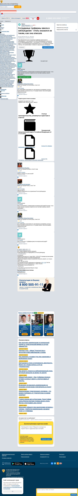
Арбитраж (13, 37)
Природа (9, 73)
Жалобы (13, 46)
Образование (3, 69)
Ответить (21, 47)
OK (12, 491)
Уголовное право (4, 83)
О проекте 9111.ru (44, 456)
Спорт (1, 79)
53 (66, 24)
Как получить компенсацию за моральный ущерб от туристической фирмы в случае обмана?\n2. (34, 344)
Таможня (12, 80)
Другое (6, 46)
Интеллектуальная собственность (5, 54)
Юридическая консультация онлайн (9, 5)
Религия (13, 74)
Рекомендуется (21, 62)
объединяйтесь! (14, 3)
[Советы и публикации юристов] (1, 1)
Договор (2, 45)
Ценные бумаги (4, 84)
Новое (25, 18)
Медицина (2, 62)
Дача (15, 43)
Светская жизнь (4, 75)
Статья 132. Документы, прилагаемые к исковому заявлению (32, 159)
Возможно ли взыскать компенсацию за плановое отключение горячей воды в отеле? (35, 386)
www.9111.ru (20, 266)
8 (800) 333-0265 (53, 18)
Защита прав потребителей (7, 48)
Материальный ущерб (9, 61)
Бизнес (8, 40)
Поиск (35, 312)
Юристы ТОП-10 (6, 18)
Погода (7, 70)
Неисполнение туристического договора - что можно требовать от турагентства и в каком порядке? (35, 393)
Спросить (24, 334)
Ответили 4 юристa (23, 361)
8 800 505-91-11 (24, 249)
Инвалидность (4, 52)
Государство (3, 43)
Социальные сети (11, 78)
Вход (2, 15)
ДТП (9, 46)
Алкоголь (8, 37)
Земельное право (10, 50)
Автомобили (3, 35)
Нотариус (2, 68)
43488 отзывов (21, 171)
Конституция (3, 57)
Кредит (2, 59)
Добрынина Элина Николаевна (25, 83)
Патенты (2, 70)
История (2, 56)
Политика (11, 70)
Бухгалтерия (3, 41)
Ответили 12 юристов (24, 397)
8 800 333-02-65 (24, 441)
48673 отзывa (21, 187)
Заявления (3, 50)
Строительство (4, 80)
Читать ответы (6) (48, 47)
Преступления (3, 73)
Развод (9, 74)
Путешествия (3, 74)
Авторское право (7, 36)
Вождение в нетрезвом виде (7, 42)
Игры (1, 51)
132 (45, 262)
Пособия (2, 72)
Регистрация (40, 312)
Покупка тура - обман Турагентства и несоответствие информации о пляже (32, 351)
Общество (9, 69)
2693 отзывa (21, 87)
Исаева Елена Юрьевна (23, 167)
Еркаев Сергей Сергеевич (24, 184)
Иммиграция (6, 51)
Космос (11, 58)
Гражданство (10, 43)
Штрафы (10, 84)
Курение (2, 61)
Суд (9, 80)
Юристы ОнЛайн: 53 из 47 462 (26, 312)
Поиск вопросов (25, 456)
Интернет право (12, 55)
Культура (11, 59)
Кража (14, 58)
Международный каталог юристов (8, 455)
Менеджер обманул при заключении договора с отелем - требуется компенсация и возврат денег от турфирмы (36, 409)
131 (43, 262)
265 (67, 27)
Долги (6, 45)
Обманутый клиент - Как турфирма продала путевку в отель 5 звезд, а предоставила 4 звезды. (34, 379)
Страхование (6, 79)
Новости (12, 67)
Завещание (12, 47)
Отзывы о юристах (6, 458)
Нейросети (10, 66)
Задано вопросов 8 (25, 25)
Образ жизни (8, 68)
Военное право (10, 41)
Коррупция (6, 58)
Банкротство (3, 40)
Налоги (8, 64)
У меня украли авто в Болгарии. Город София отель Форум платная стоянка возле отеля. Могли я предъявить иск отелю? (35, 401)
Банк (11, 39)
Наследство (13, 64)
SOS (38, 18)
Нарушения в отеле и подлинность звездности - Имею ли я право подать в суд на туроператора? (36, 364)
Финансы (11, 83)
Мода (7, 63)
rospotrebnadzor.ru (22, 253)
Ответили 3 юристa (23, 369)
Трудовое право (10, 81)
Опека (13, 69)
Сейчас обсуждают (16, 18)
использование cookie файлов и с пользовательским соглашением (12, 487)
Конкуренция (8, 56)
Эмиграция (8, 85)
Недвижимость (4, 66)
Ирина (23, 24)
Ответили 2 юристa (23, 348)
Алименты (2, 37)
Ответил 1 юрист (23, 375)
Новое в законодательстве (8, 66)
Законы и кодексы (44, 454)
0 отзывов (20, 70)
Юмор (12, 85)
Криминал (6, 59)
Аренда (2, 39)
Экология (2, 85)
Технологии (3, 81)
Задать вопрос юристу (24, 77)
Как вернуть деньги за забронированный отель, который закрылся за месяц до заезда (36, 372)
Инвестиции (11, 52)
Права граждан (8, 72)
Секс (12, 75)
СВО (9, 75)
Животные (3, 47)
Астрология (7, 39)
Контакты (61, 454)
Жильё (7, 47)
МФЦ (5, 64)
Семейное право (4, 77)
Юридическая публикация (6, 86)
